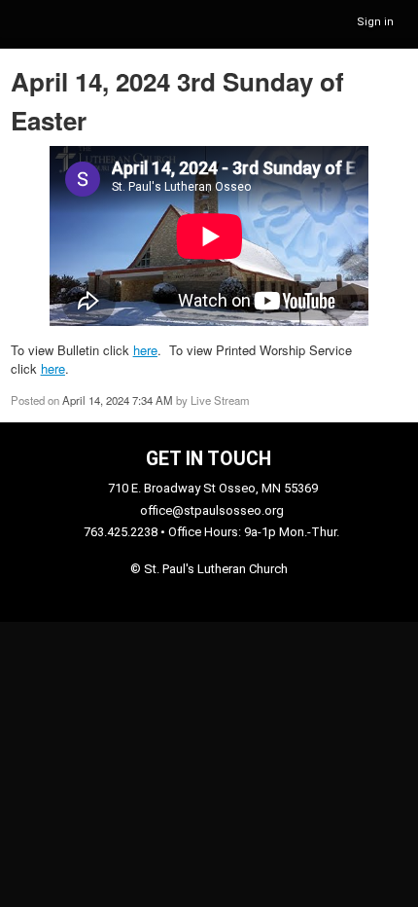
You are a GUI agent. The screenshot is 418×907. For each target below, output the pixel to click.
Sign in (375, 22)
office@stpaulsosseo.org (212, 510)
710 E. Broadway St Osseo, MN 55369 (213, 488)
